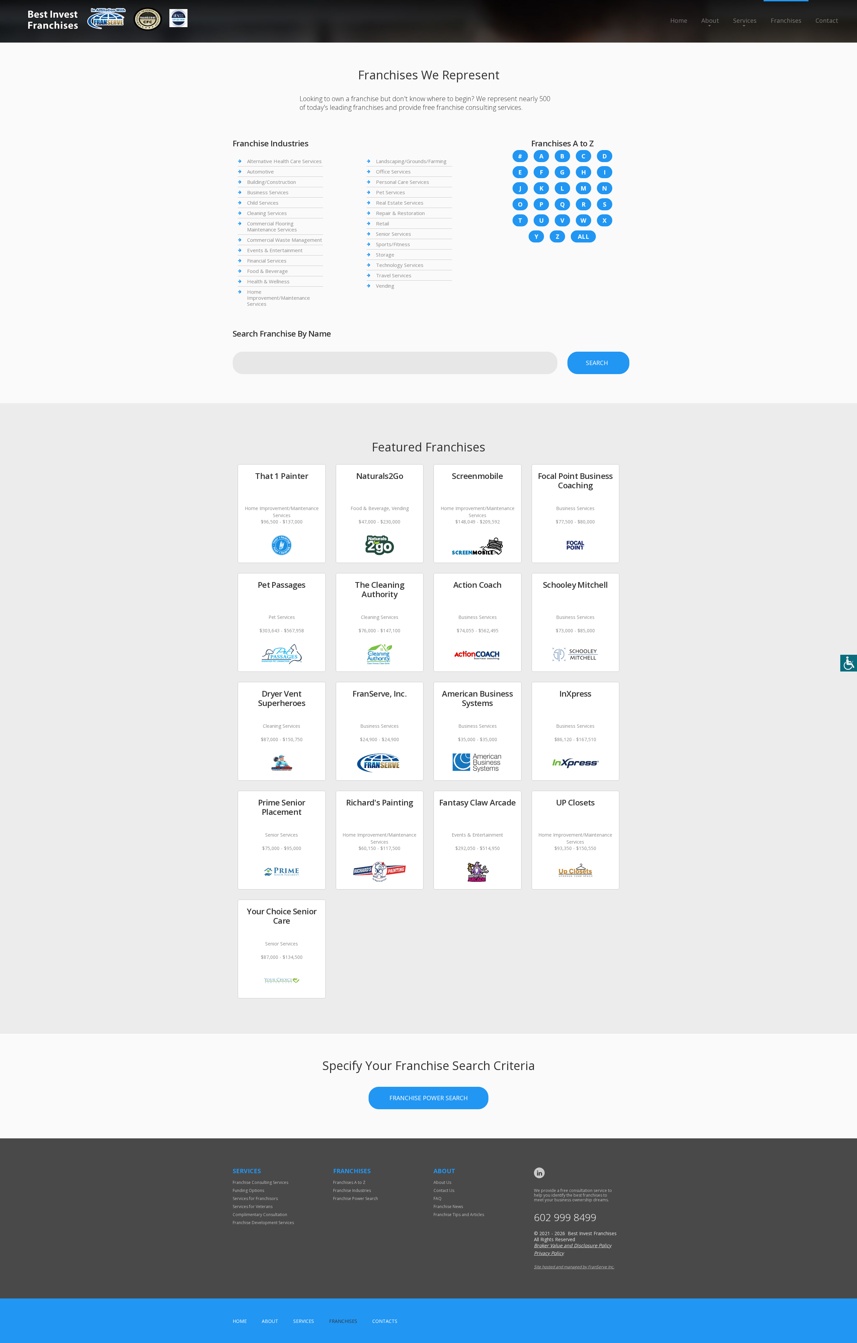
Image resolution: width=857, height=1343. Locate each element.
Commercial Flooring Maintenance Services (272, 226)
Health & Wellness (268, 281)
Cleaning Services (267, 213)
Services (745, 20)
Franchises (786, 20)
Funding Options (248, 1190)
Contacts (384, 1321)
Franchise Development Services (263, 1222)
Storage (385, 254)
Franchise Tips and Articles (459, 1214)
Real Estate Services (399, 202)
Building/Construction (271, 182)
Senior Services (393, 233)
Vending (385, 285)
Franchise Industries (352, 1190)
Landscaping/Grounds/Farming (411, 161)
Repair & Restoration (400, 213)
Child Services (263, 202)
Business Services (268, 192)
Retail (382, 223)
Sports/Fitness (393, 244)
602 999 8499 (565, 1217)
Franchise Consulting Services (260, 1182)
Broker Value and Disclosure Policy (572, 1245)
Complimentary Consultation (260, 1214)
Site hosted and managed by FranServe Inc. (574, 1267)
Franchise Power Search (428, 1098)
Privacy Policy (549, 1253)
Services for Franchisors (255, 1198)
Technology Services (399, 265)
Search (597, 363)
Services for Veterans (252, 1206)
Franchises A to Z (349, 1182)
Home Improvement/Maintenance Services (278, 297)
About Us (442, 1182)
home (240, 1321)
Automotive (260, 171)
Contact (826, 20)
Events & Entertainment (275, 250)
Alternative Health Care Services (284, 161)
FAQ (438, 1198)
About (710, 20)
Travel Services (393, 275)
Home (678, 20)
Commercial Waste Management (284, 239)
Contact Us (444, 1190)
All (583, 236)
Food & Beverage (267, 271)
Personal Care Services (402, 182)
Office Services (393, 171)
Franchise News (448, 1206)
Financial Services (267, 260)
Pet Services (390, 192)
